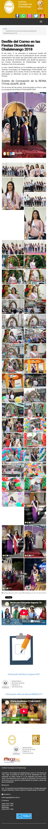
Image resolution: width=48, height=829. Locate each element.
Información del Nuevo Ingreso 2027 (24, 674)
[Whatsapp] (23, 16)
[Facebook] (17, 16)
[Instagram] (29, 16)
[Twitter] (36, 16)
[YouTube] (42, 16)
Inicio (5, 29)
